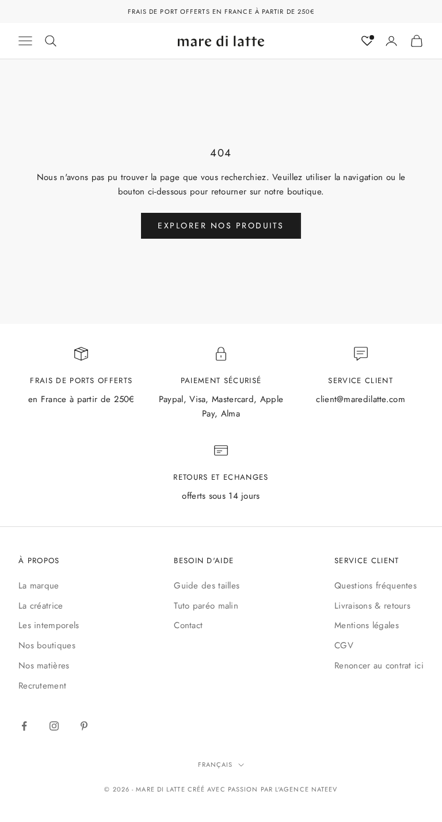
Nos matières (44, 665)
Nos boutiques (46, 645)
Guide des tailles (206, 585)
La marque (38, 585)
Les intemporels (48, 625)
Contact (188, 625)
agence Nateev (308, 789)
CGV (343, 645)
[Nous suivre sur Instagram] (54, 726)
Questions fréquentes (375, 585)
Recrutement (42, 685)
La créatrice (40, 605)
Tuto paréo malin (206, 605)
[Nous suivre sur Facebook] (24, 726)
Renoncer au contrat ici (379, 665)
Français (215, 764)
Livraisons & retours (372, 605)
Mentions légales (366, 625)
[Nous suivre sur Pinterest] (84, 726)
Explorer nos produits (221, 225)
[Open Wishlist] (367, 41)
